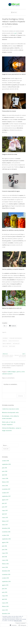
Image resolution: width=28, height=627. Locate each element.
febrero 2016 (5, 563)
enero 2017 (5, 524)
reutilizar (12, 346)
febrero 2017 (5, 521)
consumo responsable (15, 338)
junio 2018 (4, 471)
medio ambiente (7, 343)
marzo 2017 (5, 517)
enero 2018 (5, 485)
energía (5, 340)
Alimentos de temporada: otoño (10, 412)
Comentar (20, 396)
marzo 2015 (5, 603)
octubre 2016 (5, 535)
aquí (15, 33)
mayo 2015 (5, 595)
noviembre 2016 (6, 531)
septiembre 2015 (6, 581)
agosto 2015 (5, 585)
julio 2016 (4, 546)
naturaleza (16, 343)
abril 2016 (4, 556)
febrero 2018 (5, 482)
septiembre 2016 (6, 539)
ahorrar (5, 338)
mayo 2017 (5, 510)
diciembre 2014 (6, 613)
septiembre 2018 (6, 464)
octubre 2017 (5, 492)
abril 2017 (4, 514)
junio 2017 (4, 507)
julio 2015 (4, 588)
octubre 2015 (5, 578)
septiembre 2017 (6, 496)
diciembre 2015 (6, 571)
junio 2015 (4, 592)
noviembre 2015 (6, 574)
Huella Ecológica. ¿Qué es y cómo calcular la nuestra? (7, 355)
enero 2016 (5, 567)
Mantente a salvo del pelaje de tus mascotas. (20, 355)
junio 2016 (4, 549)
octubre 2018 (5, 460)
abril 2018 (4, 475)
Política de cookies (18, 620)
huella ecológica (14, 340)
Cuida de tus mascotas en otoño (10, 409)
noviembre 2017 (6, 489)
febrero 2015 (5, 606)
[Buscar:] (10, 445)
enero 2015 (5, 610)
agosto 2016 (5, 542)
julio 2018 (4, 468)
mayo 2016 (5, 553)
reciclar (5, 346)
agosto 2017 (5, 499)
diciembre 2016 (6, 528)
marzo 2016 (5, 560)
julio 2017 (4, 503)
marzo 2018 (5, 478)
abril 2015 (4, 599)
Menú (15, 12)
